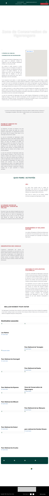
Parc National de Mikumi (9, 402)
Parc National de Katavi (9, 427)
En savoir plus (4, 334)
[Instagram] (33, 494)
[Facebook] (31, 494)
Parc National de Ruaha (32, 368)
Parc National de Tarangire (33, 347)
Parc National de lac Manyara (34, 408)
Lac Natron (5, 332)
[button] (2, 461)
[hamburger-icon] (46, 2)
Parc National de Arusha (9, 448)
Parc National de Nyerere (10, 387)
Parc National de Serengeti (10, 359)
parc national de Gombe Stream (35, 429)
